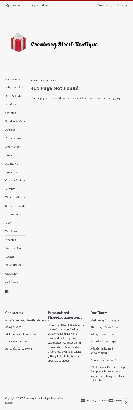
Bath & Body (13, 96)
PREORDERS (13, 265)
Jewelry (10, 189)
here (89, 98)
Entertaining (13, 138)
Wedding (10, 240)
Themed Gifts (15, 197)
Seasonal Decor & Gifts (15, 252)
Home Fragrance (11, 159)
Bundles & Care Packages (15, 125)
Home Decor (13, 147)
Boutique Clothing (15, 108)
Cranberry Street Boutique (37, 398)
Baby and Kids (14, 87)
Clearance (11, 274)
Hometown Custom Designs (15, 176)
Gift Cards (11, 282)
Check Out (122, 5)
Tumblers (11, 231)
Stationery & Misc (13, 218)
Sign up (46, 5)
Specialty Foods (15, 206)
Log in (34, 5)
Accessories (15, 79)
